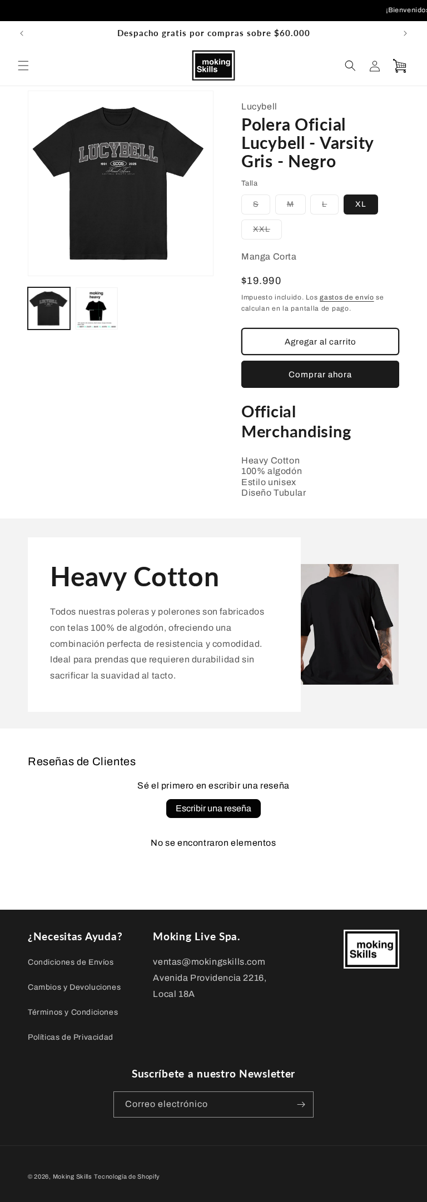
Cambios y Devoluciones (74, 987)
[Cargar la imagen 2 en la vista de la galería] (97, 308)
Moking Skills (72, 1176)
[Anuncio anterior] (21, 33)
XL (360, 204)
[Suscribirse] (301, 1104)
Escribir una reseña (213, 808)
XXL (267, 232)
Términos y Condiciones (73, 1012)
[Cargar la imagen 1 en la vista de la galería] (49, 308)
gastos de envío (347, 297)
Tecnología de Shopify (127, 1176)
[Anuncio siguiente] (405, 33)
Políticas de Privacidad (70, 1037)
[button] (23, 65)
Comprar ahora (320, 374)
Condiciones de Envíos (71, 962)
